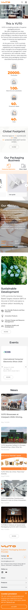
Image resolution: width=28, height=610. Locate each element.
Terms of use (10, 602)
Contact (3, 556)
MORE (14, 147)
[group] (11, 185)
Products (4, 582)
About (3, 578)
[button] (15, 248)
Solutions (4, 587)
